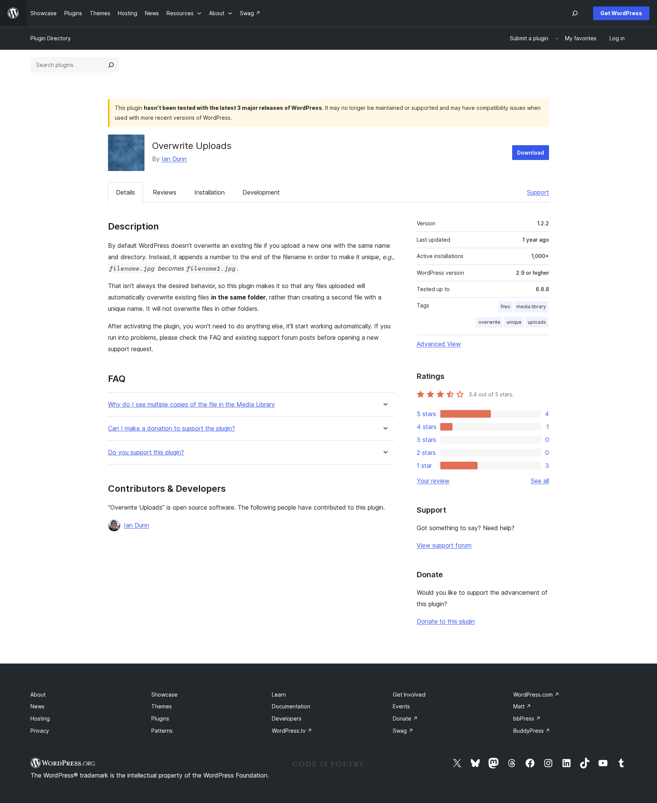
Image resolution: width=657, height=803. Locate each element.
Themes (161, 706)
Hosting (40, 718)
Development (261, 192)
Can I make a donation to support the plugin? (171, 428)
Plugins (160, 718)
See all (540, 481)
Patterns (162, 730)
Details (125, 192)
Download (530, 152)
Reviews (164, 192)
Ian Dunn (174, 159)
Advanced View (439, 344)
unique (514, 322)
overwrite (489, 322)
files (505, 306)
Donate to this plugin (446, 621)
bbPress (527, 718)
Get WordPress (621, 13)
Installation (209, 192)
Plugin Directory (50, 38)
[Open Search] (575, 13)
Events (401, 706)
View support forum (444, 545)
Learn (279, 694)
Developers (287, 718)
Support (538, 192)
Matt (522, 706)
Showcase (164, 694)
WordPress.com (536, 694)
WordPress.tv (292, 730)
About (38, 694)
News (37, 706)
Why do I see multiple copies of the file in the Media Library (191, 404)
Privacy (39, 730)
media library (531, 306)
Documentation (291, 706)
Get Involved (409, 694)
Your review (433, 481)
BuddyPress (531, 730)
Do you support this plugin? (146, 452)
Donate (405, 718)
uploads (537, 322)
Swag (403, 730)
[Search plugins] (111, 65)
